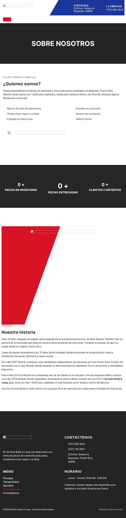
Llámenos (114, 6)
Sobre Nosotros (12, 489)
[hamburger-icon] (7, 19)
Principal (8, 478)
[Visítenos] (69, 7)
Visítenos (81, 5)
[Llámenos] (102, 7)
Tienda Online (11, 481)
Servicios (8, 485)
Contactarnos (11, 492)
